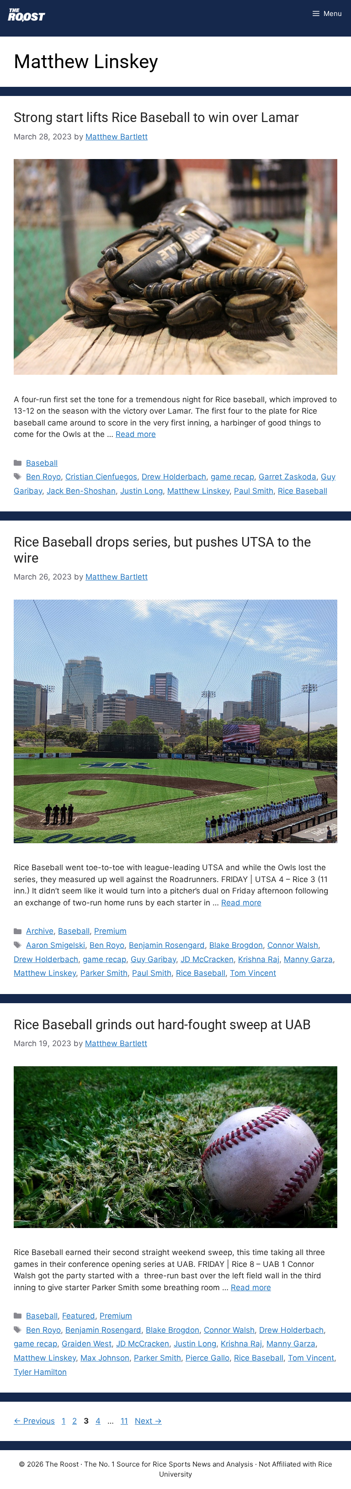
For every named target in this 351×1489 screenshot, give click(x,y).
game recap (232, 476)
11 (125, 1420)
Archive (39, 931)
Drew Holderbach (174, 476)
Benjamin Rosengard (167, 945)
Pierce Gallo (207, 1357)
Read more (136, 434)
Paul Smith (253, 490)
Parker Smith (104, 973)
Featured (78, 1315)
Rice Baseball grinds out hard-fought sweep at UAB (162, 1024)
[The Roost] (26, 13)
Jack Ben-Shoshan (81, 490)
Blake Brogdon (236, 945)
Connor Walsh (292, 945)
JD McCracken (207, 959)
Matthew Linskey (198, 490)
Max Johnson (104, 1357)
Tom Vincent (253, 973)
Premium (110, 931)
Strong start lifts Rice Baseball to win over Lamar (156, 117)
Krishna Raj (258, 959)
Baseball (42, 463)
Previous (34, 1420)
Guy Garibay (153, 959)
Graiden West (87, 1343)
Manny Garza (308, 959)
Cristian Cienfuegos (101, 476)
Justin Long (141, 490)
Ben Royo (43, 476)
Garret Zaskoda (287, 476)
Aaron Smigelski (55, 945)
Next (148, 1420)
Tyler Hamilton (40, 1372)
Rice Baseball (302, 490)
